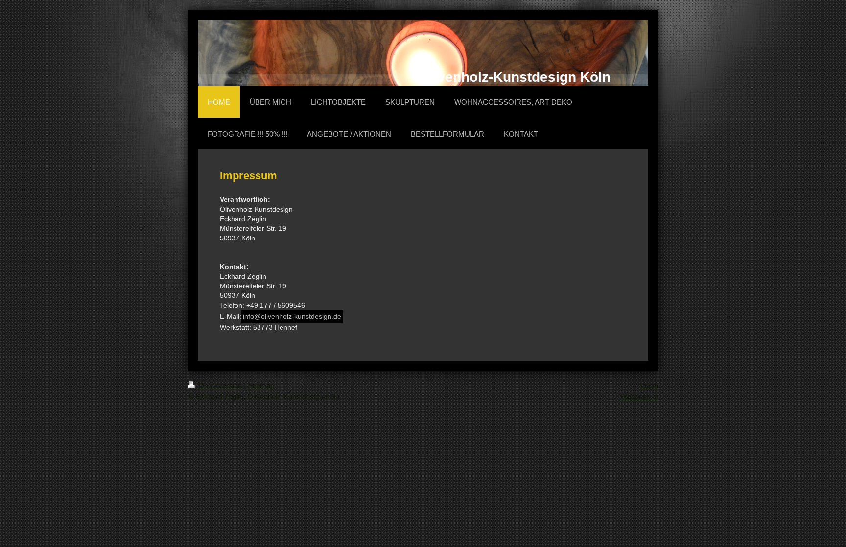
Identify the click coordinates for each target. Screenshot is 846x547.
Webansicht (639, 396)
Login (649, 385)
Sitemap (261, 385)
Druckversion (220, 385)
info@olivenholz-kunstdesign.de (292, 316)
